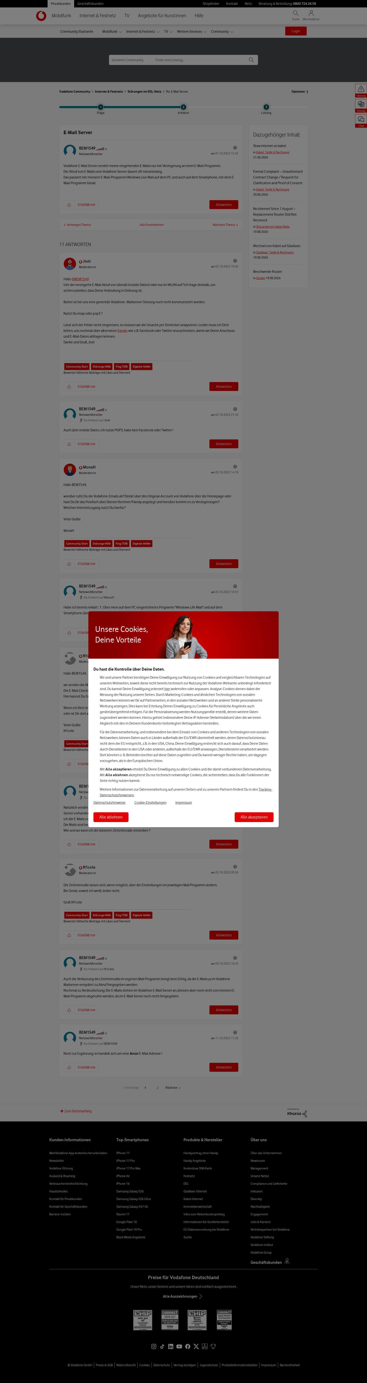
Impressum (183, 802)
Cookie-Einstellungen (150, 802)
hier (167, 689)
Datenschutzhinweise (109, 802)
